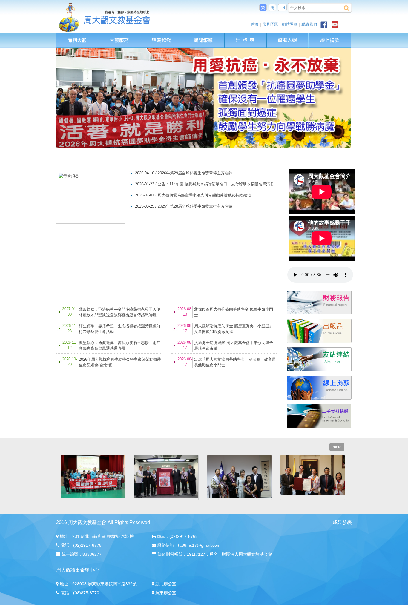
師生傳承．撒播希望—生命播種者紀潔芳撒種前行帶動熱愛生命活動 (119, 329)
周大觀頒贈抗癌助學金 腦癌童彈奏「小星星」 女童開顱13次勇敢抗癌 (233, 329)
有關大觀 (77, 36)
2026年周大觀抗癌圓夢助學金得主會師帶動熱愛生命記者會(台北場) (120, 362)
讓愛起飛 (161, 36)
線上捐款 (330, 40)
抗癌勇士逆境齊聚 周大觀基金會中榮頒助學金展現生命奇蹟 (233, 345)
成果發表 (342, 522)
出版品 (246, 36)
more (271, 157)
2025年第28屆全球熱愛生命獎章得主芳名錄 (195, 206)
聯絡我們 (309, 24)
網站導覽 (289, 24)
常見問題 (270, 24)
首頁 (255, 24)
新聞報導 (203, 36)
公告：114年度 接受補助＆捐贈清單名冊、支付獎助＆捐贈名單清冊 (216, 184)
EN (282, 7)
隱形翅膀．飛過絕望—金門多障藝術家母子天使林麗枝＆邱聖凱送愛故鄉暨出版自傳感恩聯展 (119, 312)
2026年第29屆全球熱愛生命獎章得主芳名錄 (195, 173)
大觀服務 (119, 36)
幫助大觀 (288, 36)
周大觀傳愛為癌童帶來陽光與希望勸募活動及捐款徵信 (204, 195)
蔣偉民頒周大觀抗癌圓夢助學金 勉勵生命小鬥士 (233, 312)
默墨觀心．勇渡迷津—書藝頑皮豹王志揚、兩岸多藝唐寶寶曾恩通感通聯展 (119, 345)
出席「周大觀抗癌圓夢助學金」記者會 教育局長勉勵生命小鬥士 (235, 362)
